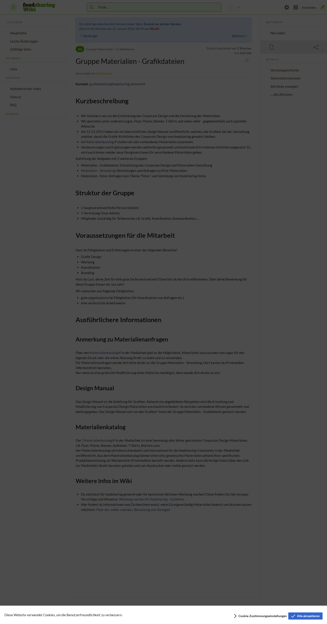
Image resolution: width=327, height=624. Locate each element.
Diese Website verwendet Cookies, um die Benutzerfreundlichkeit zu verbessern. (63, 615)
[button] (260, 616)
